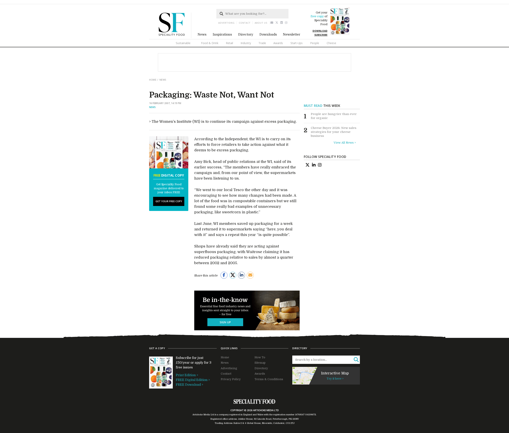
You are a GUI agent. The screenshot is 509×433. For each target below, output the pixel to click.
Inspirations (222, 34)
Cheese (331, 43)
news (162, 79)
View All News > (345, 142)
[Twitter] (276, 22)
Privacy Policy (231, 379)
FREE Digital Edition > (193, 380)
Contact (245, 22)
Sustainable (183, 43)
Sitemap (259, 362)
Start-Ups (296, 43)
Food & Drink (209, 43)
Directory (245, 34)
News (202, 34)
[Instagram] (286, 22)
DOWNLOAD (320, 31)
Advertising (226, 22)
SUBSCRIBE (320, 35)
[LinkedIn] (314, 164)
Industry (246, 43)
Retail (229, 43)
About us (261, 22)
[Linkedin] (281, 22)
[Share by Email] (250, 275)
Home (152, 79)
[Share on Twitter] (232, 275)
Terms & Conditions (268, 379)
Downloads (268, 34)
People (314, 43)
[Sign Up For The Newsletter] (271, 22)
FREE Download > (189, 385)
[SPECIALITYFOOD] (175, 37)
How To (259, 357)
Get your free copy (168, 201)
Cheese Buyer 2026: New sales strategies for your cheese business (333, 131)
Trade (262, 43)
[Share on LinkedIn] (241, 275)
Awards (278, 43)
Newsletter (291, 34)
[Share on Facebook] (224, 275)
